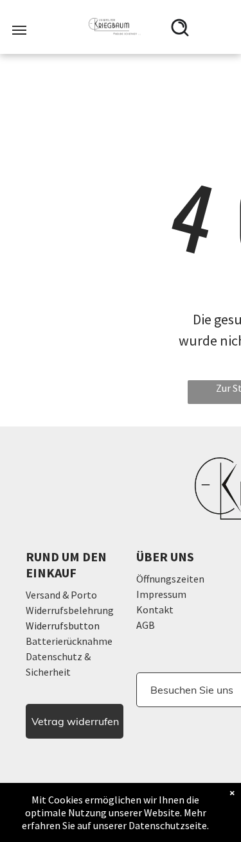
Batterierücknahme (69, 641)
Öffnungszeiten (170, 578)
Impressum (161, 594)
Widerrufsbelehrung (70, 610)
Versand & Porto (61, 594)
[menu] (19, 30)
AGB (145, 624)
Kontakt (155, 609)
